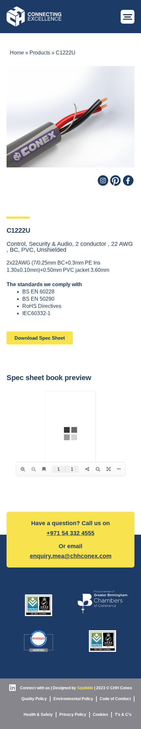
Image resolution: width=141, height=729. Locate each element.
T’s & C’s (123, 714)
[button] (127, 17)
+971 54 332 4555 (70, 533)
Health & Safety (38, 714)
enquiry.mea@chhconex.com (70, 556)
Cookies (100, 714)
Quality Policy (34, 699)
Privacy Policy (72, 714)
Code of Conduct (115, 699)
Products (40, 52)
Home (17, 52)
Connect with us (34, 688)
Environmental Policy (73, 699)
